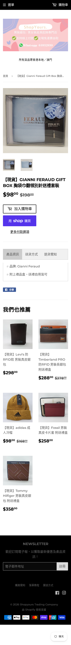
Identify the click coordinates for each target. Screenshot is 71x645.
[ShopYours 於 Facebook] (57, 593)
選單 (11, 5)
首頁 (5, 75)
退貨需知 (50, 254)
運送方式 (48, 585)
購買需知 (20, 585)
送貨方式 (31, 254)
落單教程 (34, 585)
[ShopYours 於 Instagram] (64, 593)
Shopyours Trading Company (39, 604)
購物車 (63, 5)
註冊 (62, 566)
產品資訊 (12, 254)
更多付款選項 (19, 232)
